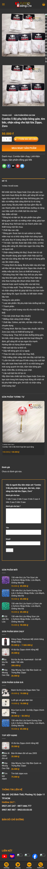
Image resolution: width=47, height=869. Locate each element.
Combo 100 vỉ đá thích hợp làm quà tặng (18, 447)
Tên (7, 528)
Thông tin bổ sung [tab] (10, 186)
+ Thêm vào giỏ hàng (27, 139)
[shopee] (19, 856)
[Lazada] (12, 856)
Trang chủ (7, 115)
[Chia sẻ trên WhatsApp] (4, 166)
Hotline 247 (40, 867)
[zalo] (42, 856)
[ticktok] (27, 856)
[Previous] (4, 58)
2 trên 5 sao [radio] (22, 499)
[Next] (11, 58)
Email (8, 539)
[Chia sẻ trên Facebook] (9, 166)
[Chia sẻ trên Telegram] (22, 166)
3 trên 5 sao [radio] (33, 499)
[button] (3, 4)
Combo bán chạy (21, 156)
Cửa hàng (6, 867)
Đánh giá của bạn (13, 495)
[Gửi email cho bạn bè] (13, 166)
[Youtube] (4, 856)
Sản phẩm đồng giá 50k (24, 115)
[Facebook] (34, 856)
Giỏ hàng (17, 867)
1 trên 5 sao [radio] (11, 499)
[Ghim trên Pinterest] (18, 166)
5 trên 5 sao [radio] (20, 502)
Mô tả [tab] (4, 181)
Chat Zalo (29, 867)
